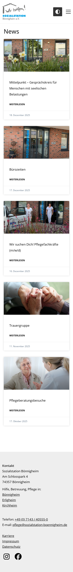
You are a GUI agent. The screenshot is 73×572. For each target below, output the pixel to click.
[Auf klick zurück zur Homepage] (14, 11)
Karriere (8, 536)
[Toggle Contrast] (57, 11)
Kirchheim (9, 505)
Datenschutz (11, 546)
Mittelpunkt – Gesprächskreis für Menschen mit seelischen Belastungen (33, 88)
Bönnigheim (11, 494)
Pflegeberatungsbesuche (27, 400)
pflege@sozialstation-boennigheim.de (40, 525)
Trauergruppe (19, 325)
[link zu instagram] (6, 556)
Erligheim (9, 500)
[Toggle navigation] (68, 12)
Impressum (10, 541)
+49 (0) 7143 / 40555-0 (31, 519)
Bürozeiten (17, 169)
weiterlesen (17, 104)
